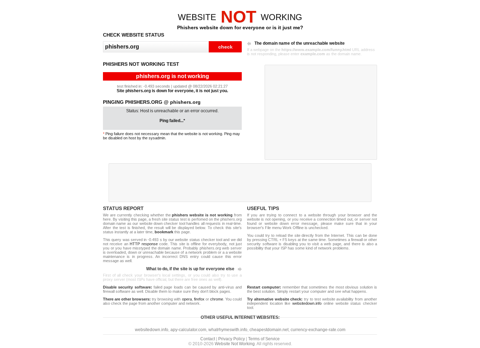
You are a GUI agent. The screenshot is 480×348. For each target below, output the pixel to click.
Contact (207, 338)
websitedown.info (307, 303)
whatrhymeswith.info (227, 329)
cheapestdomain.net (268, 329)
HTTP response (143, 244)
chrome (216, 299)
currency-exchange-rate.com (318, 329)
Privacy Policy (231, 338)
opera (187, 299)
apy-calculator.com (188, 329)
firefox (199, 299)
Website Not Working (235, 343)
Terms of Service (264, 338)
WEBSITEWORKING (240, 17)
